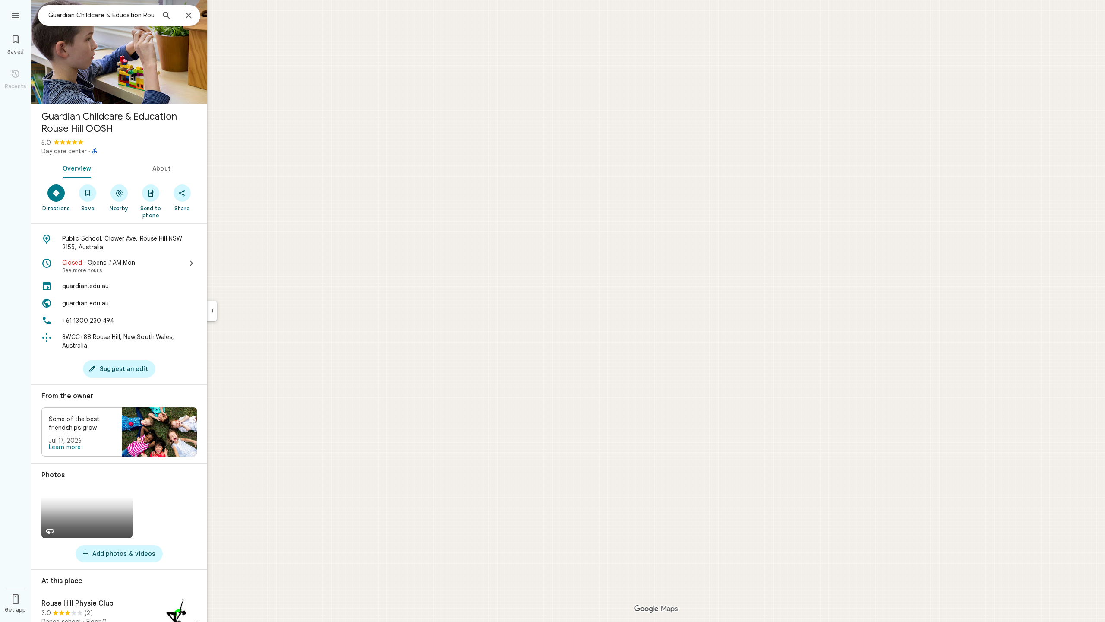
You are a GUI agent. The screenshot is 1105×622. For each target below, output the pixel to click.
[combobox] (101, 15)
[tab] (75, 167)
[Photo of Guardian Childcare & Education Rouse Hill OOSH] (119, 52)
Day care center (64, 151)
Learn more (65, 447)
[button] (119, 432)
